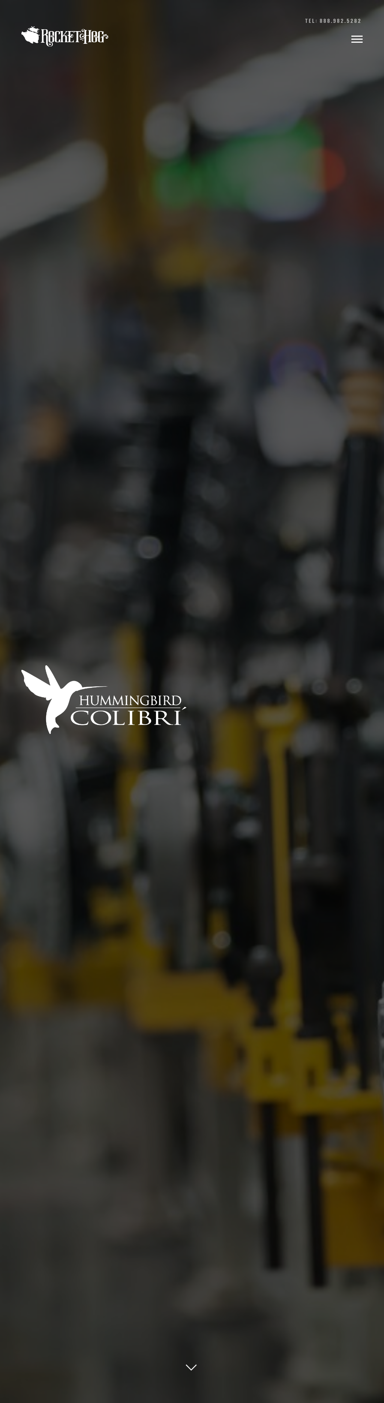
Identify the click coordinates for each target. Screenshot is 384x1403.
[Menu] (357, 39)
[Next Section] (191, 1367)
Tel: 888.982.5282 (333, 20)
